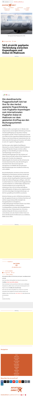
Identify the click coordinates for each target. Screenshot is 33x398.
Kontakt (16, 371)
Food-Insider (26, 8)
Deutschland (20, 7)
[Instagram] (8, 381)
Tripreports (7, 10)
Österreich (11, 7)
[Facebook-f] (2, 381)
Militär (27, 10)
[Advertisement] (16, 73)
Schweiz (28, 7)
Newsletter (16, 375)
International (7, 8)
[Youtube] (14, 381)
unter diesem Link (19, 293)
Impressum (16, 370)
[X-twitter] (5, 381)
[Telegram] (17, 381)
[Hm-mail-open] (28, 381)
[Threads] (22, 381)
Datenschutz (16, 373)
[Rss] (20, 381)
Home (4, 7)
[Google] (25, 381)
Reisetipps (17, 10)
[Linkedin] (11, 381)
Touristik (17, 8)
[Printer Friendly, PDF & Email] (6, 95)
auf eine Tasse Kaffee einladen (12, 282)
